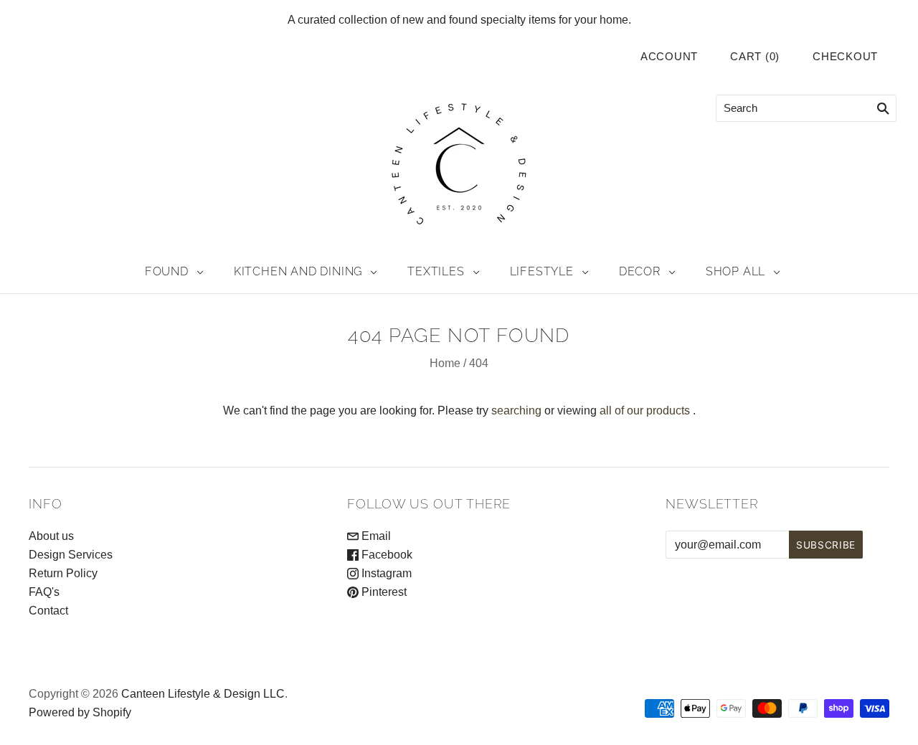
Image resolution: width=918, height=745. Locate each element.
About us (51, 536)
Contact (48, 610)
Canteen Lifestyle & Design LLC (203, 694)
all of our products (645, 410)
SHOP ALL (735, 271)
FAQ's (44, 592)
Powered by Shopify (80, 712)
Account (669, 56)
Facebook (385, 555)
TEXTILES (435, 271)
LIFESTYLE (542, 271)
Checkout (845, 56)
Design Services (71, 555)
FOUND (167, 271)
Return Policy (63, 573)
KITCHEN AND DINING (298, 271)
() (755, 56)
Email (375, 536)
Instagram (385, 573)
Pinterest (383, 592)
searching (516, 410)
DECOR (640, 271)
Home (445, 363)
